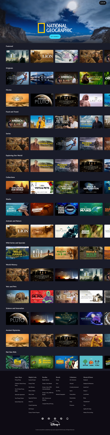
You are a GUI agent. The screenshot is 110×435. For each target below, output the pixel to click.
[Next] (106, 56)
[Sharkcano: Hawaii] (42, 209)
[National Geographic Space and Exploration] (91, 187)
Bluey (84, 398)
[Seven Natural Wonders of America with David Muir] (66, 78)
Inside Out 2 (86, 387)
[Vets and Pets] (42, 187)
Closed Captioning (33, 405)
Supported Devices (33, 398)
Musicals (72, 383)
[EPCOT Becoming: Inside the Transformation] (91, 318)
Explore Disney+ (32, 380)
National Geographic (60, 394)
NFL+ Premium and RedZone (46, 399)
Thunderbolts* (86, 401)
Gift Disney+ (31, 408)
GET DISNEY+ (55, 36)
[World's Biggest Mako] (91, 209)
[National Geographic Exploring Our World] (17, 187)
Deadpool (85, 380)
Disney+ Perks (32, 383)
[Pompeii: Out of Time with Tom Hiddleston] (91, 56)
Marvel (57, 387)
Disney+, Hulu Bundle (47, 383)
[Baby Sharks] (17, 209)
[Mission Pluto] (42, 100)
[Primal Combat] (42, 231)
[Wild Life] (42, 253)
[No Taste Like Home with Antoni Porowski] (66, 121)
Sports (71, 390)
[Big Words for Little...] (17, 362)
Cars (84, 405)
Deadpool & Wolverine (88, 383)
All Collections (73, 380)
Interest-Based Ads (19, 401)
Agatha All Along (87, 408)
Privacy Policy (18, 380)
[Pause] (105, 38)
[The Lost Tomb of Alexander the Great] (17, 100)
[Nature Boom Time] (91, 362)
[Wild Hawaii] (17, 253)
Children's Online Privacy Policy (20, 384)
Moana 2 (85, 390)
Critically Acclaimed (74, 387)
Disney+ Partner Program (34, 412)
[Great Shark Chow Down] (66, 209)
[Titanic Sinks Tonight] (66, 318)
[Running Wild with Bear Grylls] (91, 143)
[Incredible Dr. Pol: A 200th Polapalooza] (42, 296)
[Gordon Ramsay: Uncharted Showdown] (91, 121)
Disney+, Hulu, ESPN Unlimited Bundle (47, 388)
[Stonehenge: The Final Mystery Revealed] (66, 100)
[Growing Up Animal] (91, 78)
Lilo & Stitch (86, 394)
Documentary (72, 398)
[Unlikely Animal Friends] (17, 296)
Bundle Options (45, 380)
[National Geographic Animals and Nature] (66, 187)
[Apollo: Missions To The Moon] (66, 274)
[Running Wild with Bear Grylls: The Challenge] (42, 143)
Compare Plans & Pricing (47, 403)
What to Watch (32, 390)
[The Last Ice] (91, 100)
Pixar (57, 383)
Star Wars (58, 390)
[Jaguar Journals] (91, 231)
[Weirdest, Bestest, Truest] (66, 362)
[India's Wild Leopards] (91, 253)
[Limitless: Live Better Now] (17, 78)
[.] (43, 419)
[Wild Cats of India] (66, 253)
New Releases (32, 387)
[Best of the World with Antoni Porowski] (42, 121)
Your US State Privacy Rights (19, 390)
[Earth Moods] (42, 78)
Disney (57, 380)
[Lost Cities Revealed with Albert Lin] (91, 340)
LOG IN (103, 3)
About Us (31, 401)
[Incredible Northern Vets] (91, 296)
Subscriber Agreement (20, 394)
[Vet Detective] (66, 296)
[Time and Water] (66, 56)
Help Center (31, 394)
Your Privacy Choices (19, 398)
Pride (71, 401)
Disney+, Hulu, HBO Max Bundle (47, 393)
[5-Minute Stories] (42, 362)
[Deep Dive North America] (66, 231)
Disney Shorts (73, 394)
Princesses (72, 405)
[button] (34, 377)
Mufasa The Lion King (88, 412)
